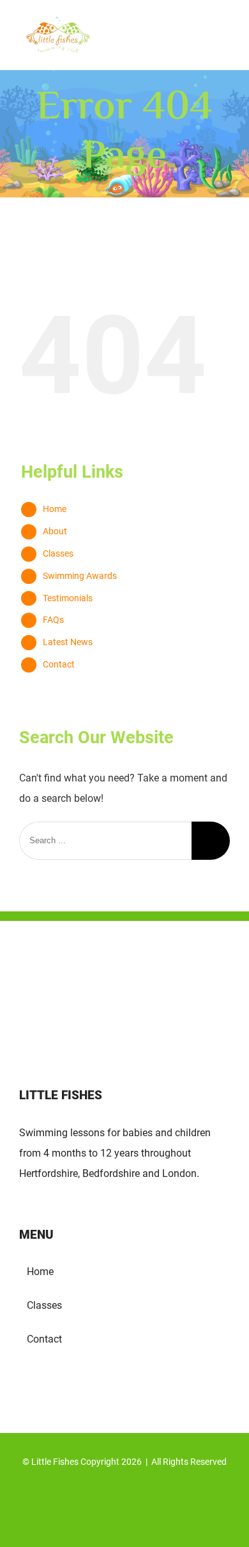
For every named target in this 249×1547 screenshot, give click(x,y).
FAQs (53, 620)
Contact (59, 664)
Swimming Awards (80, 576)
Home (54, 509)
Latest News (68, 642)
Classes (58, 553)
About (55, 531)
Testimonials (68, 598)
